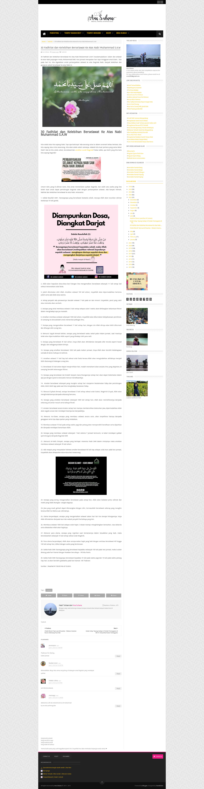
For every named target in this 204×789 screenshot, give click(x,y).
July (131, 213)
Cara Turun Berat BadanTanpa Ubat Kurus (140, 141)
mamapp (52, 695)
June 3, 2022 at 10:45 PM (56, 665)
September (133, 208)
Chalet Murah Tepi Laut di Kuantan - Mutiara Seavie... (146, 228)
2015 (130, 259)
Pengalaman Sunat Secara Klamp (138, 120)
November (133, 202)
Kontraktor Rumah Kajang (135, 177)
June (131, 216)
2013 (130, 264)
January (132, 239)
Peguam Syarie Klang (134, 156)
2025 (130, 189)
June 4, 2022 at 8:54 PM (55, 683)
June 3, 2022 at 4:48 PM (55, 648)
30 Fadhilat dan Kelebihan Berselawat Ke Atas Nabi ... (146, 225)
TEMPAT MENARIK (94, 33)
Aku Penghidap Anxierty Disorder (138, 132)
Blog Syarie (131, 151)
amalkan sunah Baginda (84, 150)
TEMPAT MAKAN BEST (72, 33)
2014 (130, 262)
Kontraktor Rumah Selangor (136, 172)
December (133, 200)
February (133, 237)
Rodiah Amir (53, 663)
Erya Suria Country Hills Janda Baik (138, 106)
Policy (56, 756)
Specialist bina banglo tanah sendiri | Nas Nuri (57, 767)
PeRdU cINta (53, 681)
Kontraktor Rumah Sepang (136, 174)
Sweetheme (159, 785)
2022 (130, 197)
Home (43, 41)
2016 (130, 256)
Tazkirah (49, 41)
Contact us (158, 756)
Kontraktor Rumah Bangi (135, 170)
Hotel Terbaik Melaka (134, 85)
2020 (130, 245)
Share (65, 595)
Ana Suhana (58, 785)
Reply (118, 656)
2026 (130, 186)
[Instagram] (161, 2)
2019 (130, 248)
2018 (130, 251)
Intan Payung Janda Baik (135, 109)
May (131, 231)
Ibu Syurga (46, 771)
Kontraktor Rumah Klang (135, 167)
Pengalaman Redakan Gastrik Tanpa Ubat (140, 137)
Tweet (49, 595)
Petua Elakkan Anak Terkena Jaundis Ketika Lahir (142, 123)
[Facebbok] (158, 2)
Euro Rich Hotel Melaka (134, 92)
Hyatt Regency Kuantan (134, 87)
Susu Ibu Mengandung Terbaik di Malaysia (141, 127)
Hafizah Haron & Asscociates (136, 158)
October (133, 205)
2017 (130, 253)
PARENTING (54, 33)
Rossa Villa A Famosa (134, 99)
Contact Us (46, 756)
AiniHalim (52, 646)
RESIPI (108, 33)
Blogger (144, 785)
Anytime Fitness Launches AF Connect (141, 218)
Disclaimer (66, 756)
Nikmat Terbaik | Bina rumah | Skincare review (57, 774)
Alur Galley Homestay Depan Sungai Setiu (140, 102)
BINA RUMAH (121, 33)
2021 (130, 243)
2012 (130, 267)
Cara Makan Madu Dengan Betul (137, 139)
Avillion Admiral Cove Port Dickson (138, 97)
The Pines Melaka (133, 90)
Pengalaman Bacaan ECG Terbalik (138, 125)
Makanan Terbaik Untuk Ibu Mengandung (140, 130)
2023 (130, 195)
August (132, 210)
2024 (130, 192)
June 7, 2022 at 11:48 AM (56, 697)
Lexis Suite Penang (133, 104)
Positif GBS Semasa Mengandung (138, 118)
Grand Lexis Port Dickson (135, 95)
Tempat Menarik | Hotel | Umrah (53, 777)
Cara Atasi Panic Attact (134, 134)
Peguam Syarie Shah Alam (135, 153)
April (132, 234)
